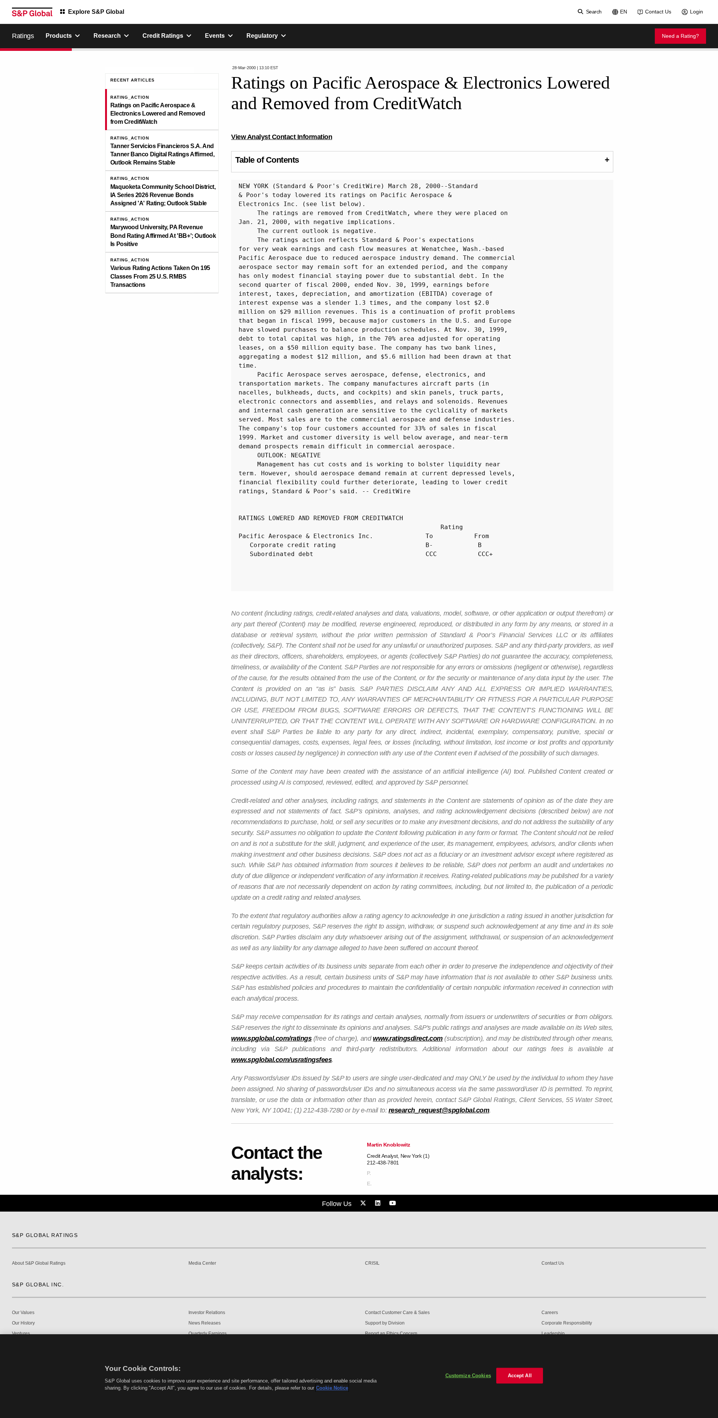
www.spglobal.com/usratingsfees (281, 1060)
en (623, 12)
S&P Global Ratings (45, 1235)
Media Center (202, 1263)
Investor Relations (206, 1312)
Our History (23, 1323)
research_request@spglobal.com (439, 1110)
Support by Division (385, 1323)
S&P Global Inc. (38, 1284)
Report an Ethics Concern (391, 1333)
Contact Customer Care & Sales (397, 1312)
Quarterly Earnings (207, 1333)
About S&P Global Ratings (38, 1263)
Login (696, 12)
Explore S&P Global (96, 12)
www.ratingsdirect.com (408, 1038)
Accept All (520, 1375)
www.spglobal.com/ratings (271, 1038)
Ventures (21, 1333)
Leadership (553, 1333)
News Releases (204, 1323)
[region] (359, 1376)
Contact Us (658, 12)
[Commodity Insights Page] (364, 1203)
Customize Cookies (468, 1375)
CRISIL (372, 1263)
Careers (549, 1312)
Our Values (23, 1312)
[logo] (32, 11)
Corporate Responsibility (566, 1323)
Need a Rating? (680, 36)
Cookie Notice (332, 1388)
